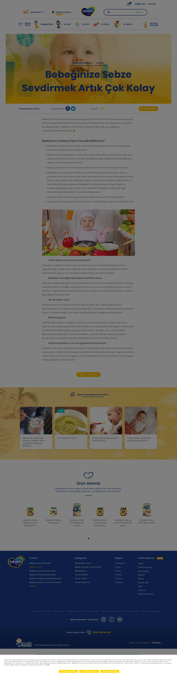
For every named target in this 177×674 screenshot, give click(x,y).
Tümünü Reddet (68, 671)
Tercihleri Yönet (110, 671)
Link (47, 665)
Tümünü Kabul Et (89, 671)
